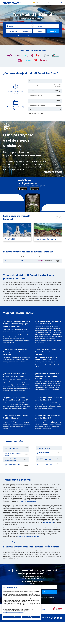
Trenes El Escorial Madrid (28, 502)
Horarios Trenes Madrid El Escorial (28, 537)
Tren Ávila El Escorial (43, 448)
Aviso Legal (43, 608)
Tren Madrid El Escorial (12, 449)
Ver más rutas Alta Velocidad (43, 217)
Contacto (48, 608)
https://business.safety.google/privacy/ (13, 612)
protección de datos (41, 597)
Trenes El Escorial (48, 523)
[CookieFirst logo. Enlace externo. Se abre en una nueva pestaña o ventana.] (10, 587)
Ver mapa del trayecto (10, 542)
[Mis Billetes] (43, 2)
